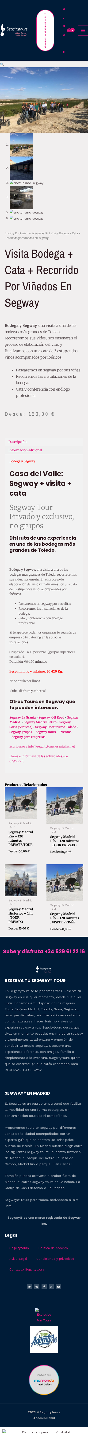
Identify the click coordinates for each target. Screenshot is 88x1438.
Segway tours (46, 732)
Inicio (8, 233)
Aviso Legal (18, 1258)
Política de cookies (53, 1248)
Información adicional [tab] (25, 450)
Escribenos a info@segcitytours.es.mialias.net (42, 746)
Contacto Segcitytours (27, 1269)
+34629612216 (45, 30)
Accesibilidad (44, 1418)
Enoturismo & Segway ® (31, 233)
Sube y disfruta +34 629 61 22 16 (44, 951)
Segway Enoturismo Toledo (56, 727)
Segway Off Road (51, 717)
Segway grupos (21, 732)
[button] (2, 64)
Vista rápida (21, 816)
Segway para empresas (28, 737)
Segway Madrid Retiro (40, 722)
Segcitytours (19, 1248)
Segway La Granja (22, 717)
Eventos (65, 732)
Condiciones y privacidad (55, 1258)
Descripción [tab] (17, 442)
